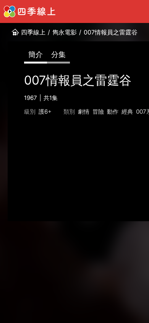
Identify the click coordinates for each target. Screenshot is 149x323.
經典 (127, 111)
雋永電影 (64, 32)
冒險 (98, 111)
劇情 (83, 111)
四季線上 (33, 32)
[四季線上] (29, 11)
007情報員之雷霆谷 (111, 32)
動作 (112, 111)
